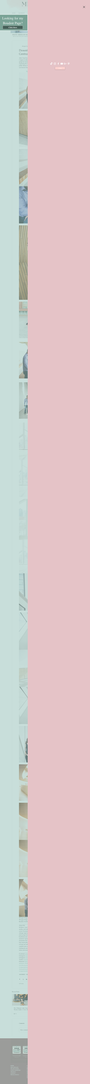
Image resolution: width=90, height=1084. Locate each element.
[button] (84, 7)
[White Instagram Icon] (54, 63)
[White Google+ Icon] (65, 63)
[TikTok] (51, 63)
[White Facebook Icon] (58, 63)
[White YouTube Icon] (61, 63)
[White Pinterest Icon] (68, 63)
